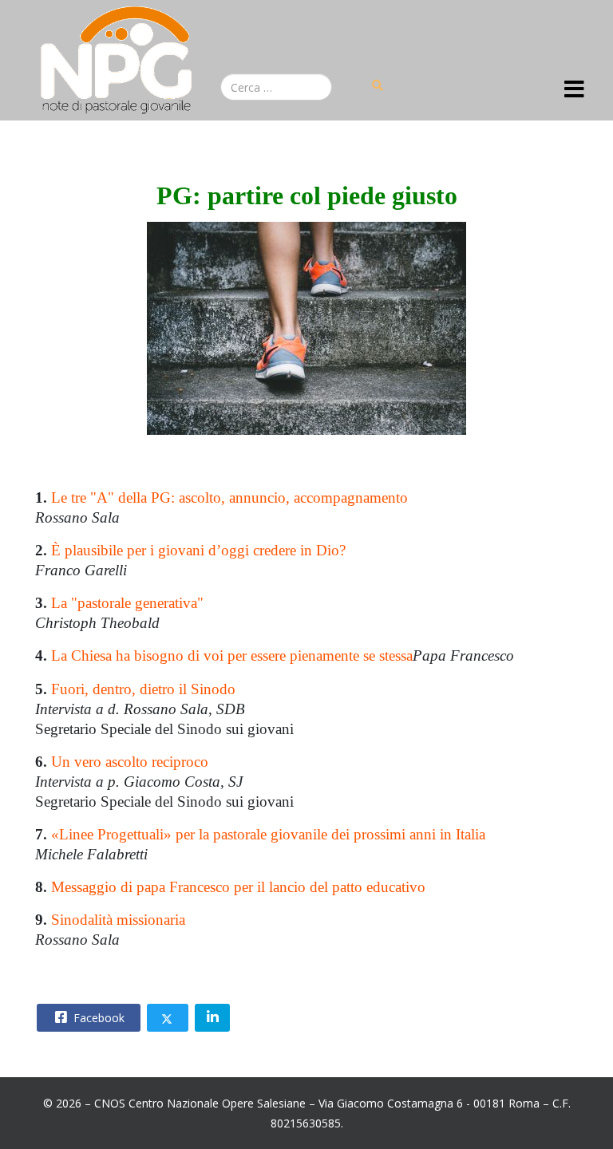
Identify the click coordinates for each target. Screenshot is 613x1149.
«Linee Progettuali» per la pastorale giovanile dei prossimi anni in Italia (268, 834)
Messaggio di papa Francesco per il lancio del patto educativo (238, 887)
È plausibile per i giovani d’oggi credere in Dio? (198, 550)
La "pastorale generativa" (127, 602)
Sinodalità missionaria (118, 919)
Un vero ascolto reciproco (129, 761)
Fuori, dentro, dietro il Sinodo (143, 689)
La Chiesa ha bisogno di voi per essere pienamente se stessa (232, 655)
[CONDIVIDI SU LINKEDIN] (212, 1018)
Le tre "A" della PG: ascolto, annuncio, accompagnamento (229, 497)
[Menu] (574, 90)
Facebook (97, 1017)
